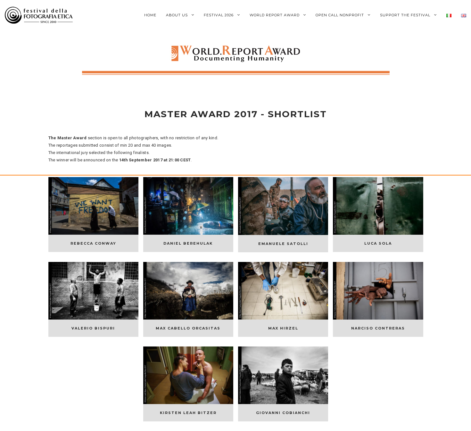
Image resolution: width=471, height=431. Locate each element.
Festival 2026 (219, 15)
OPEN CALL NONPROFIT (340, 15)
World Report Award (275, 15)
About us (177, 15)
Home (150, 15)
